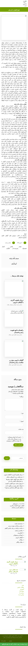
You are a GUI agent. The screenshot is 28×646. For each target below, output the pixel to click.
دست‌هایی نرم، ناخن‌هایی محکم (15, 477)
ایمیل (21, 421)
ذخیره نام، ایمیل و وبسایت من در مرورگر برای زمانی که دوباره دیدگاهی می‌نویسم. (13, 438)
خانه (23, 585)
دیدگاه (21, 396)
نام (22, 413)
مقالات (8, 304)
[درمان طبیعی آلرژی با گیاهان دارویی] (23, 564)
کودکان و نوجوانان (13, 304)
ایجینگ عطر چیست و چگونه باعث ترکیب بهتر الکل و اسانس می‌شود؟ (14, 486)
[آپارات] (2, 621)
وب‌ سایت (20, 429)
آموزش (22, 589)
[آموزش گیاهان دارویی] (24, 3)
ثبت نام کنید (5, 644)
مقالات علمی (20, 587)
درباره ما (21, 593)
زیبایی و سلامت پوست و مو (16, 526)
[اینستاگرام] (4, 621)
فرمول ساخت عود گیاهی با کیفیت (14, 483)
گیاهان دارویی (13, 334)
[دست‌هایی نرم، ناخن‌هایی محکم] (23, 572)
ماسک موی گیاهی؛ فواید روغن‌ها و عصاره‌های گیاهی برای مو (14, 480)
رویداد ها (22, 591)
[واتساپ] (6, 621)
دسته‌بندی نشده (19, 523)
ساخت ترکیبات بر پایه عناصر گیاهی (14, 528)
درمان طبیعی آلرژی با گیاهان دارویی (13, 474)
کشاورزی (20, 533)
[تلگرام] (3, 621)
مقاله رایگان (19, 542)
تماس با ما (21, 594)
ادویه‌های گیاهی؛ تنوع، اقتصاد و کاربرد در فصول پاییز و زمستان (17, 505)
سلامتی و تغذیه (8, 242)
